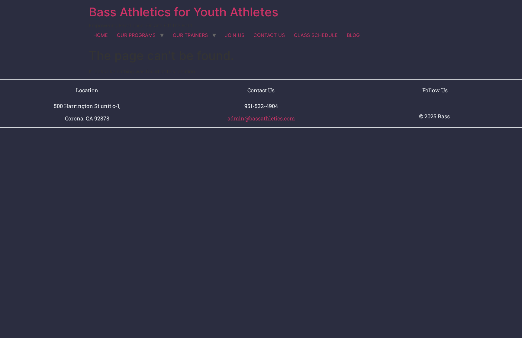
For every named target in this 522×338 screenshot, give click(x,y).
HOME (100, 35)
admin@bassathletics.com (261, 118)
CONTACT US (269, 35)
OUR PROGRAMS (136, 35)
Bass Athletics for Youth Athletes (183, 12)
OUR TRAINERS (190, 35)
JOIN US (234, 35)
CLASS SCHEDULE (316, 35)
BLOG (353, 35)
